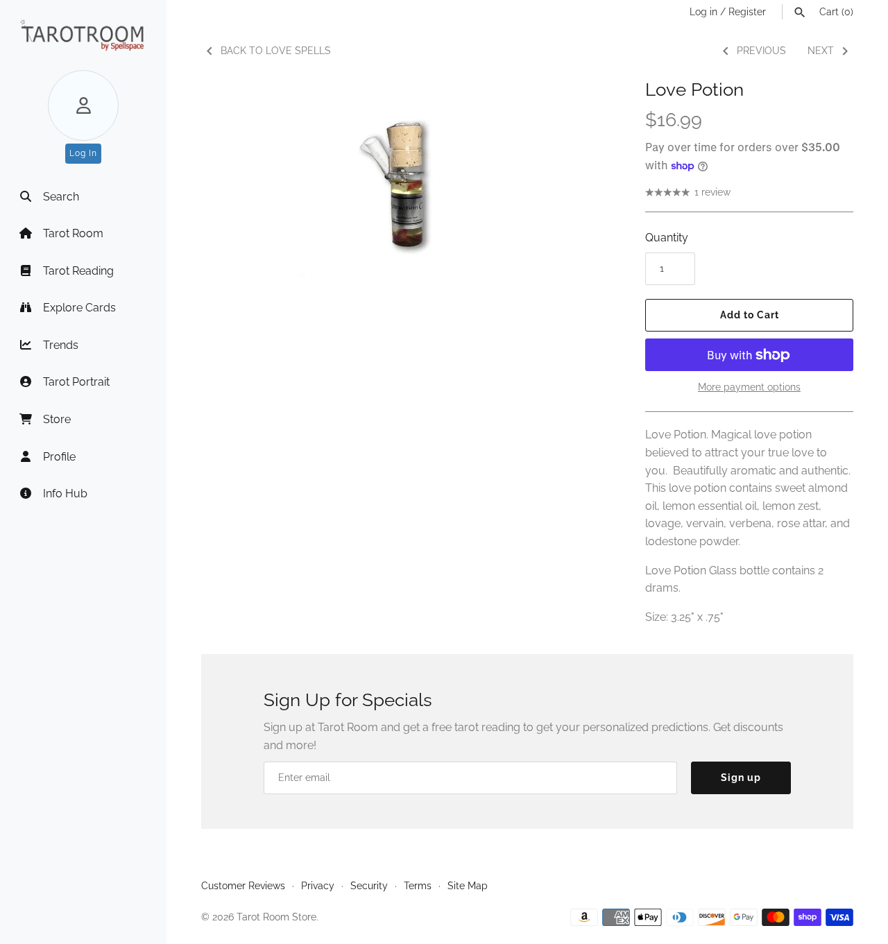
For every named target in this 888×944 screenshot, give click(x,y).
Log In (83, 153)
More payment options (749, 387)
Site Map (467, 885)
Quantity (666, 237)
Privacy (317, 885)
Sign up (741, 777)
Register (747, 11)
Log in (703, 11)
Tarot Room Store (276, 916)
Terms (418, 885)
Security (369, 885)
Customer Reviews (243, 885)
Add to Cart (749, 314)
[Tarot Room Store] (83, 35)
